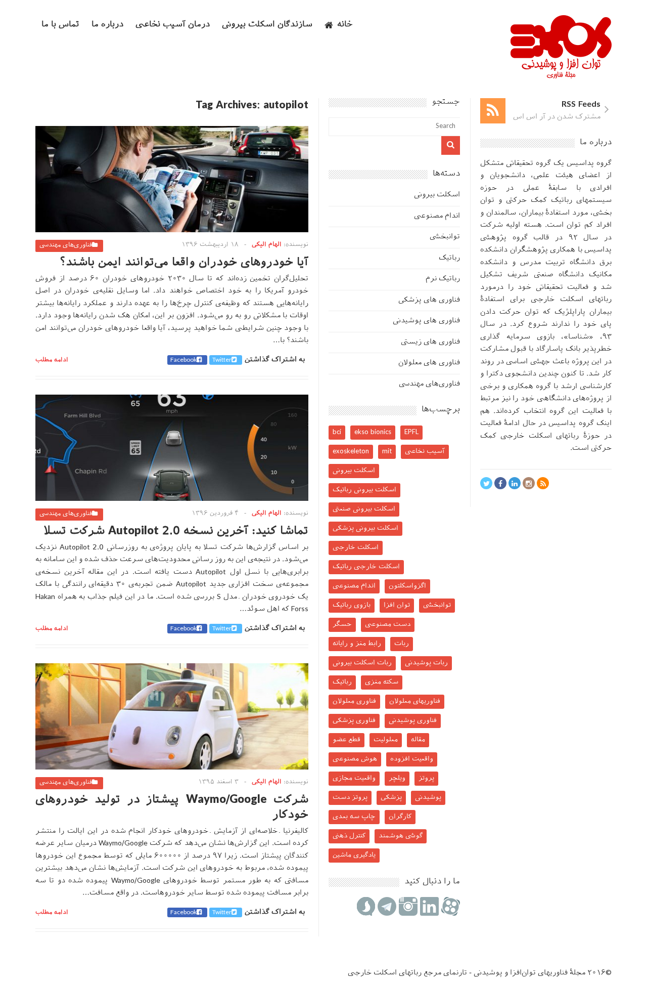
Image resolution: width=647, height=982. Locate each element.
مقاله (418, 740)
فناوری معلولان (354, 701)
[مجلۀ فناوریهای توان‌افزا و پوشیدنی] (561, 75)
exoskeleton (351, 451)
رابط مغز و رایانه (357, 643)
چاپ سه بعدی (354, 817)
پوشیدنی (428, 797)
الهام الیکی (267, 245)
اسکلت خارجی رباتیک (366, 567)
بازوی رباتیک (352, 605)
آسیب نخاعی (425, 451)
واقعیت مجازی (354, 778)
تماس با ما (60, 25)
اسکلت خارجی (356, 547)
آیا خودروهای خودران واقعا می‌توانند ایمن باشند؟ (184, 262)
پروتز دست (350, 797)
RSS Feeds (581, 105)
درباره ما (107, 25)
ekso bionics (372, 432)
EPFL (411, 432)
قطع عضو (346, 740)
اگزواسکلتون (407, 586)
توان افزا (397, 605)
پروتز (426, 778)
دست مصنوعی (387, 624)
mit (387, 451)
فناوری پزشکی (354, 720)
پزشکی (391, 797)
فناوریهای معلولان (414, 701)
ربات (401, 643)
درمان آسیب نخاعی (172, 25)
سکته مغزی (381, 682)
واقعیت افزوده (411, 759)
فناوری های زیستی (430, 342)
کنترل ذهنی (349, 836)
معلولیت (386, 740)
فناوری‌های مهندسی (65, 245)
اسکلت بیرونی (437, 195)
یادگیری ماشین (354, 855)
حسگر (342, 624)
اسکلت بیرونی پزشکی (365, 528)
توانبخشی (445, 237)
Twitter (222, 360)
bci (337, 432)
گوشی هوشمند (401, 836)
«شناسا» (578, 337)
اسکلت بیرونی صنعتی (364, 509)
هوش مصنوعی (355, 759)
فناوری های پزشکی (429, 300)
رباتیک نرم (443, 279)
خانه (345, 25)
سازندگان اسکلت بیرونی (267, 25)
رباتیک (449, 258)
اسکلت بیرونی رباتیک (364, 490)
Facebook (183, 360)
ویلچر (397, 778)
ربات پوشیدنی (426, 663)
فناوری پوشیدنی (413, 720)
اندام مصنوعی (437, 216)
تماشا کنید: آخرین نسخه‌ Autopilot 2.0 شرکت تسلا (175, 531)
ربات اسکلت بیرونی (362, 663)
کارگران (400, 817)
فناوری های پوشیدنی (426, 321)
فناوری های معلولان (429, 363)
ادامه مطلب (51, 360)
